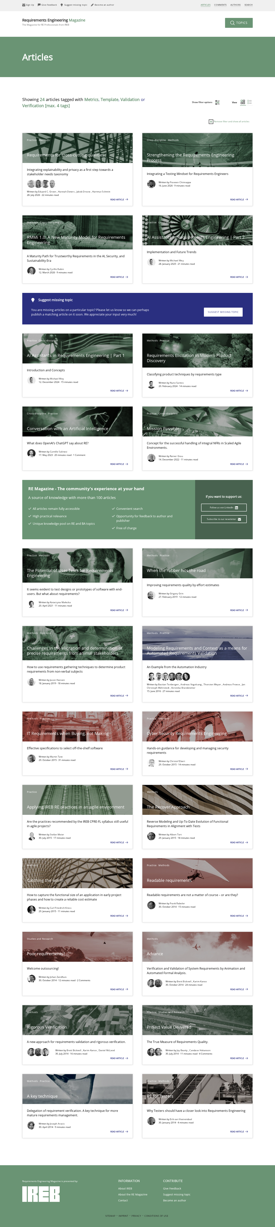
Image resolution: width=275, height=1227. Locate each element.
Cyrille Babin (57, 269)
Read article (117, 199)
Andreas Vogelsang (191, 684)
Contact (123, 1200)
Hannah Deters (66, 191)
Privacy (136, 1215)
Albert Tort (176, 834)
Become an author (174, 1200)
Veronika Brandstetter (183, 687)
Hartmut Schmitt (101, 191)
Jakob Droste (84, 191)
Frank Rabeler (177, 903)
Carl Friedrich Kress (60, 907)
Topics (241, 23)
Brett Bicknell (184, 981)
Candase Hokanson (199, 1050)
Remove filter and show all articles (231, 121)
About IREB (125, 1188)
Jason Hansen (57, 680)
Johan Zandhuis (58, 977)
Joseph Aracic (57, 1123)
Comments (220, 4)
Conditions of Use (156, 1215)
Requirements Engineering (53, 22)
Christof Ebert (177, 761)
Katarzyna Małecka (60, 602)
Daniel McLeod (107, 1050)
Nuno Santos (177, 382)
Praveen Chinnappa (180, 182)
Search (249, 4)
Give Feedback (172, 1188)
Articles (205, 4)
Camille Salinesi (58, 451)
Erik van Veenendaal (181, 1119)
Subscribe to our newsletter (222, 519)
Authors (235, 4)
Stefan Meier (57, 834)
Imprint (123, 1215)
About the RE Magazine (132, 1194)
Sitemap (110, 1215)
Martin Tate (56, 756)
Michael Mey (177, 260)
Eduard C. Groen (47, 191)
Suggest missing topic (223, 312)
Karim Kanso (200, 981)
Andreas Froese (232, 684)
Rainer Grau (176, 456)
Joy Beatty (182, 1050)
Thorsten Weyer (213, 684)
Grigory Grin (177, 593)
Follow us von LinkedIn (222, 507)
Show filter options (202, 102)
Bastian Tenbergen (168, 684)
